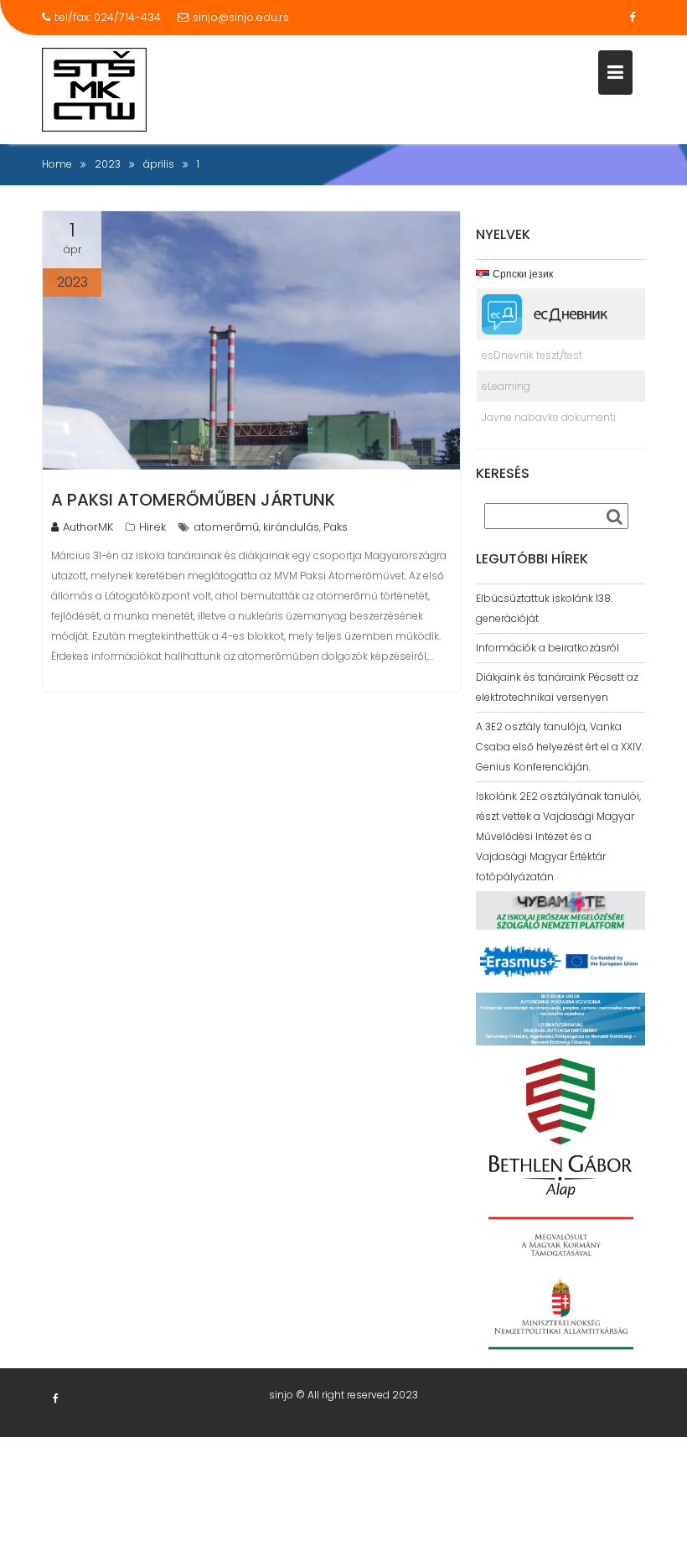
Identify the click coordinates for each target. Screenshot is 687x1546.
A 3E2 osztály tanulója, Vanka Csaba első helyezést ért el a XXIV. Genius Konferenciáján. (559, 746)
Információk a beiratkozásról (547, 648)
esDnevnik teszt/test (532, 355)
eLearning (506, 386)
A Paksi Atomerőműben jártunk (193, 499)
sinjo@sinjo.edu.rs (241, 17)
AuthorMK (88, 527)
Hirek (152, 527)
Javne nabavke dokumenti (549, 417)
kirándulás (291, 527)
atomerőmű (226, 527)
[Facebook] (631, 17)
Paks (335, 527)
